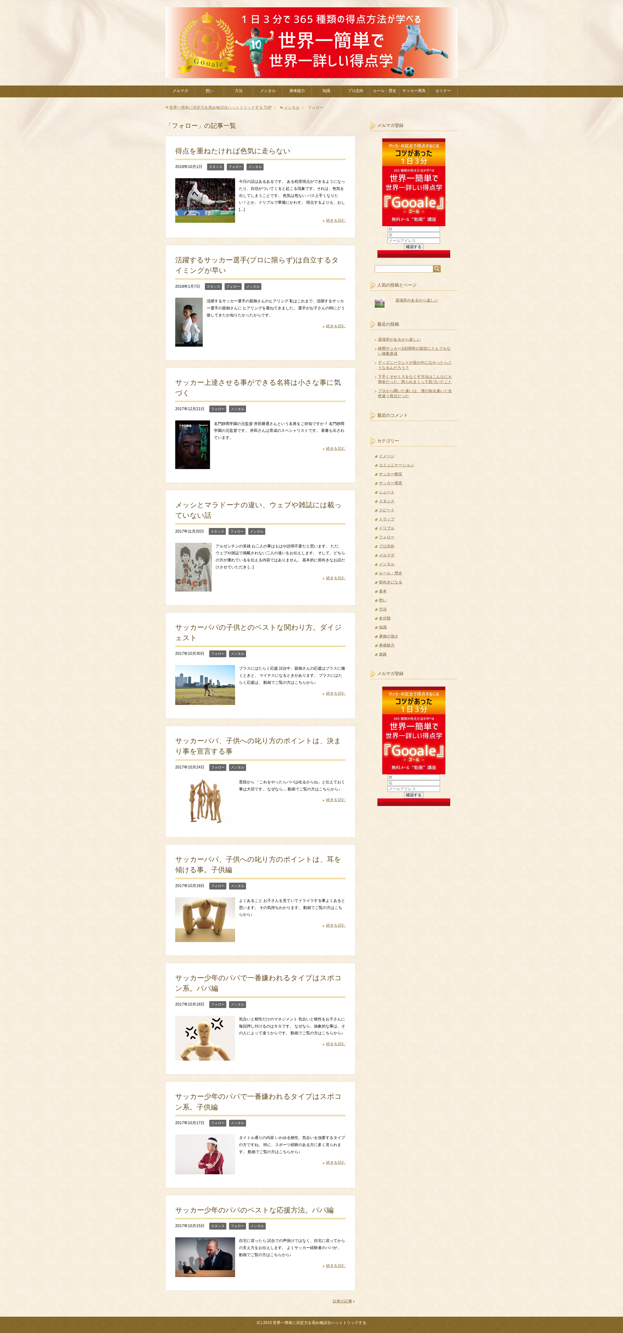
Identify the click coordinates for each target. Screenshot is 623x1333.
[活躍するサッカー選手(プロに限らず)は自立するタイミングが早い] (189, 343)
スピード (386, 510)
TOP (220, 107)
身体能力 (297, 91)
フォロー (235, 167)
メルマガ (180, 91)
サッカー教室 (390, 474)
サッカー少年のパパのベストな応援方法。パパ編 (254, 1210)
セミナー (443, 91)
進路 (383, 654)
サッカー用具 (414, 91)
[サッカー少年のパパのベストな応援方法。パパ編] (205, 1273)
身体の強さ (388, 636)
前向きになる (390, 582)
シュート (386, 492)
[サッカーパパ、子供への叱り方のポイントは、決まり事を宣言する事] (205, 820)
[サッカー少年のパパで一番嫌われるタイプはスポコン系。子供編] (205, 1170)
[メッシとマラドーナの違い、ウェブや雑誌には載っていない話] (193, 588)
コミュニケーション (396, 465)
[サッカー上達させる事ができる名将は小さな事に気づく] (192, 465)
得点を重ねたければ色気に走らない (233, 151)
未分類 (385, 618)
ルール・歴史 (384, 91)
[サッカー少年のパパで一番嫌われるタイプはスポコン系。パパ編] (205, 1057)
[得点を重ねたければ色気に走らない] (205, 219)
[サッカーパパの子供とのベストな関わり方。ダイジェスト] (205, 701)
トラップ (386, 519)
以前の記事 (342, 1301)
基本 (383, 591)
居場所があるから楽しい (416, 300)
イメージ (386, 456)
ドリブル (386, 528)
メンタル (268, 91)
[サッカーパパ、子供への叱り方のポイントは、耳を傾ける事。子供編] (205, 938)
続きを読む (336, 220)
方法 (239, 91)
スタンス (215, 167)
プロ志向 (355, 91)
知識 (326, 91)
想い (209, 91)
